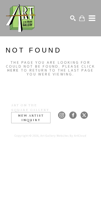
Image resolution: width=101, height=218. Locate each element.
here (13, 70)
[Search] (73, 18)
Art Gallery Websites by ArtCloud (63, 136)
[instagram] (61, 115)
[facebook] (73, 115)
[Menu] (92, 18)
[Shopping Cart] (82, 18)
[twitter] (84, 115)
